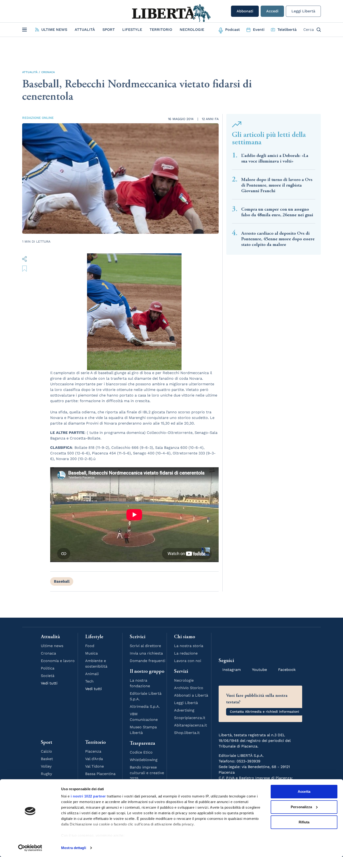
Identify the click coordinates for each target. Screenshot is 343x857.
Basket (47, 759)
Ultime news (52, 646)
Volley (46, 766)
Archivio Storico (188, 688)
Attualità (85, 29)
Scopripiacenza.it (189, 717)
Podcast (232, 29)
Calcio (46, 751)
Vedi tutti (49, 683)
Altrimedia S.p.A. (145, 706)
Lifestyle (132, 29)
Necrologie (192, 29)
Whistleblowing (144, 760)
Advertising (184, 710)
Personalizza (301, 807)
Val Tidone (94, 766)
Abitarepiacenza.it (190, 725)
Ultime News (54, 29)
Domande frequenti (147, 661)
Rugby (46, 774)
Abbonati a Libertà (191, 695)
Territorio (161, 29)
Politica (47, 668)
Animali (92, 674)
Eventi (258, 29)
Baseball (62, 581)
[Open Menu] (24, 30)
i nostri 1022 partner (88, 796)
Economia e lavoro (58, 661)
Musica (91, 653)
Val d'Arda (94, 759)
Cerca (308, 29)
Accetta (304, 791)
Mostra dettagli (73, 848)
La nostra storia (188, 646)
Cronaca (48, 72)
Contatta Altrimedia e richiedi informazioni (264, 711)
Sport (108, 29)
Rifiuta (304, 822)
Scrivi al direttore (145, 646)
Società (47, 675)
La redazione (186, 653)
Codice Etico (141, 752)
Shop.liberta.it (187, 732)
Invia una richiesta (146, 653)
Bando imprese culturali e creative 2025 (147, 773)
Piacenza (93, 751)
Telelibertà (287, 29)
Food (89, 646)
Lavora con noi (187, 661)
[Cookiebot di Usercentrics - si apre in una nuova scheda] (30, 847)
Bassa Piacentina (100, 774)
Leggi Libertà (303, 11)
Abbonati (245, 11)
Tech (89, 681)
